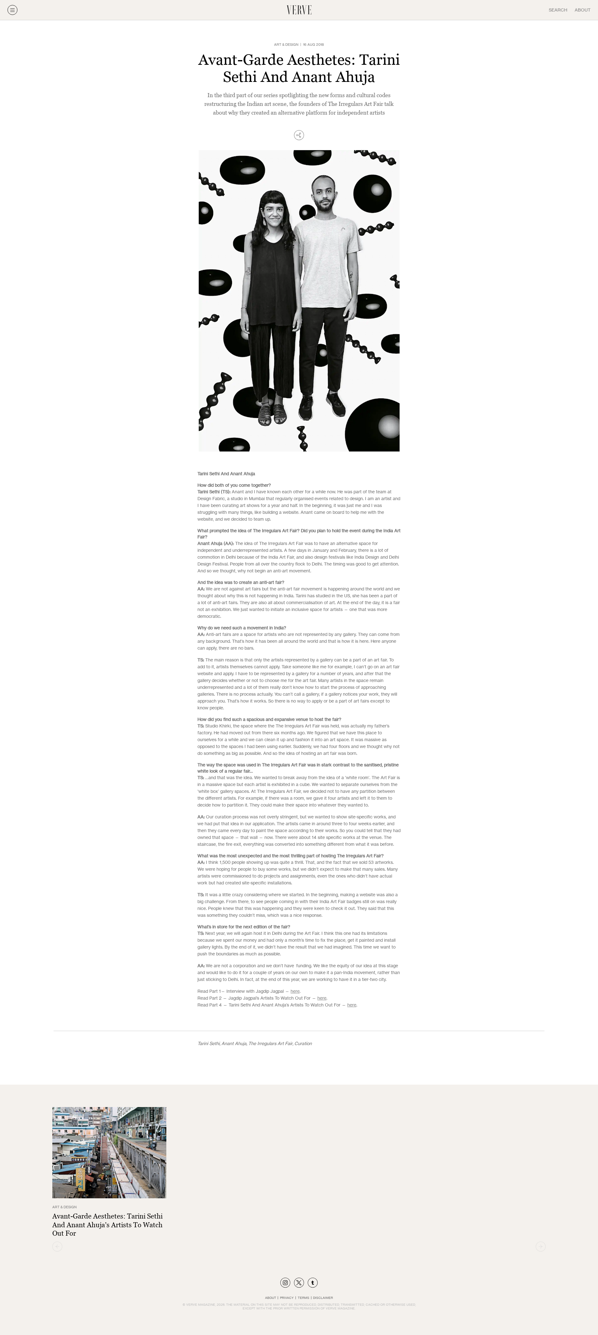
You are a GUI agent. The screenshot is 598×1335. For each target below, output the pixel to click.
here (295, 991)
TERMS (303, 1297)
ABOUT (270, 1297)
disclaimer (323, 1297)
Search (558, 9)
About (583, 9)
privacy (287, 1297)
